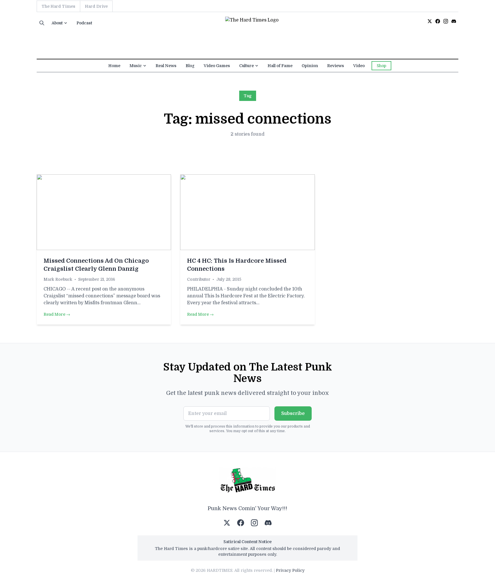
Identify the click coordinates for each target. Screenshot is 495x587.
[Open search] (42, 23)
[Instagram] (445, 21)
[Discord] (453, 21)
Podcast (84, 23)
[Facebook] (437, 21)
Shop (381, 65)
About (57, 23)
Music (135, 65)
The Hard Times (58, 6)
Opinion (310, 65)
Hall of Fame (280, 65)
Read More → (57, 314)
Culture (246, 65)
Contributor (198, 279)
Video (359, 65)
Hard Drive (96, 6)
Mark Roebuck (58, 279)
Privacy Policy (290, 570)
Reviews (335, 65)
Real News (166, 65)
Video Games (217, 65)
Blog (190, 65)
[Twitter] (429, 21)
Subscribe (293, 413)
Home (114, 65)
